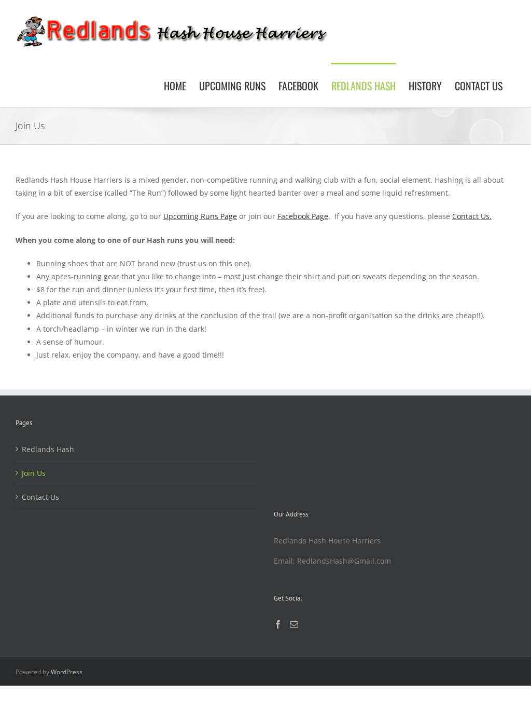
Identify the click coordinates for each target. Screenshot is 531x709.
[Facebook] (278, 624)
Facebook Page (302, 216)
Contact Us (40, 497)
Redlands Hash (48, 449)
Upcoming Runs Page (200, 216)
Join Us (34, 473)
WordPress (66, 671)
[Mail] (294, 624)
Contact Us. (472, 216)
